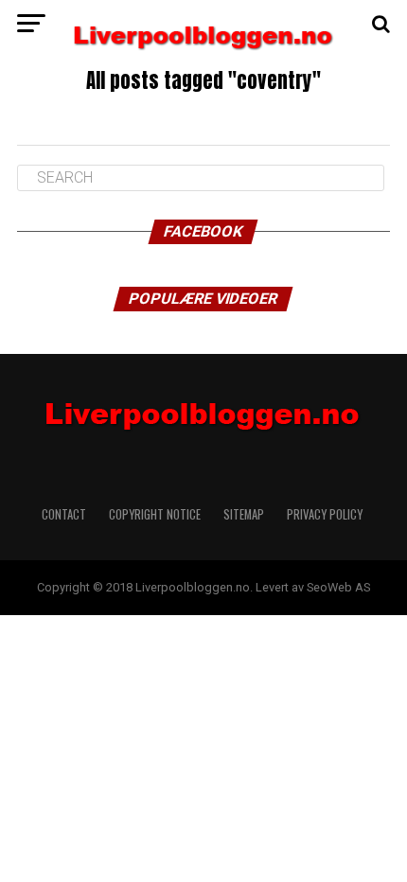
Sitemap (243, 514)
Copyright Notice (155, 514)
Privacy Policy (326, 514)
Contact (64, 514)
